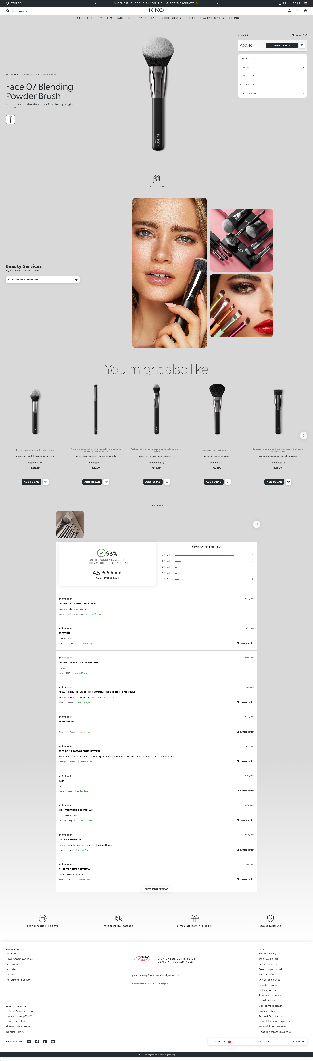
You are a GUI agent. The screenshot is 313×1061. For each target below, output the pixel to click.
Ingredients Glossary (18, 979)
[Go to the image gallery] (158, 99)
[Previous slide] (95, 3)
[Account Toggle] (289, 11)
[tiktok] (45, 1041)
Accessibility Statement (273, 1026)
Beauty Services (212, 18)
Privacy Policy (267, 1010)
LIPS (110, 18)
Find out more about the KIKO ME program (150, 984)
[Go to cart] (305, 11)
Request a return (269, 963)
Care (154, 18)
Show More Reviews (156, 889)
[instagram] (29, 1041)
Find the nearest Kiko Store (275, 1031)
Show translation (245, 643)
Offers (190, 18)
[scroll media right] (256, 524)
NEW (100, 18)
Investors (11, 974)
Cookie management (271, 1005)
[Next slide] (217, 3)
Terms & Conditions (270, 1016)
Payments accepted (270, 995)
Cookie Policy (267, 1000)
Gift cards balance (269, 979)
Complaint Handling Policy (275, 1021)
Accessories (171, 18)
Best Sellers (83, 18)
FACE (120, 18)
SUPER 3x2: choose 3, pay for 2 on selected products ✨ (156, 3)
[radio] (10, 119)
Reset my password (270, 969)
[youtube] (53, 1041)
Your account (267, 974)
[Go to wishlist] (297, 11)
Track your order (269, 958)
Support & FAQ (267, 953)
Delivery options (269, 990)
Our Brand (12, 953)
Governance (13, 963)
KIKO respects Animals (19, 958)
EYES (131, 18)
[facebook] (37, 1041)
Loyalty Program (268, 984)
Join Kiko (11, 969)
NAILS (143, 18)
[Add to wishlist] (302, 45)
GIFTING (233, 18)
